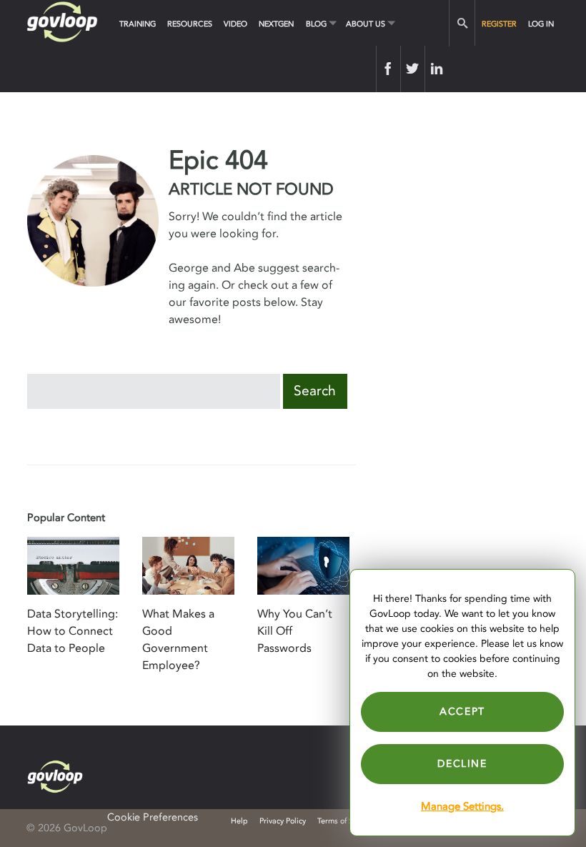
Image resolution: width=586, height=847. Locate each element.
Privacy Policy (282, 821)
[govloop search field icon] (462, 23)
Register (499, 24)
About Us (365, 24)
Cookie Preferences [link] (152, 817)
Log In (541, 24)
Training (137, 24)
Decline (462, 764)
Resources (189, 24)
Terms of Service (345, 821)
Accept (462, 711)
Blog (316, 24)
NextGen (276, 24)
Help (239, 821)
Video (235, 24)
